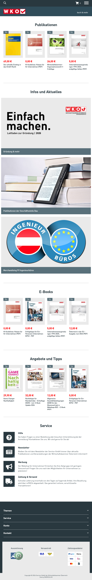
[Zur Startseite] (14, 11)
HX (52, 577)
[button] (77, 3)
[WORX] (46, 577)
